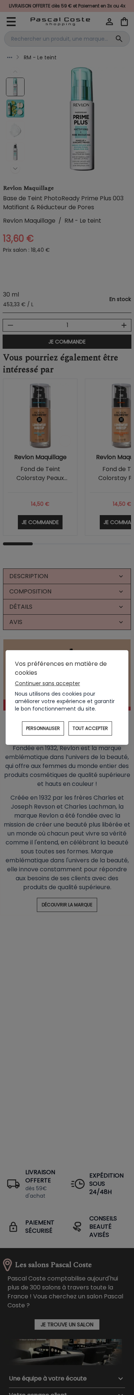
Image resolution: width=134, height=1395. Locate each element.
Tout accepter (90, 728)
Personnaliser (43, 728)
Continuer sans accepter (47, 683)
